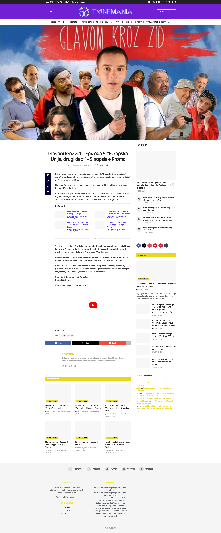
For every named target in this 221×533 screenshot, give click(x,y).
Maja (138, 393)
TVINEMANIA (74, 165)
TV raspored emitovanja (158, 22)
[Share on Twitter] (48, 181)
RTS (51, 2)
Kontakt (82, 2)
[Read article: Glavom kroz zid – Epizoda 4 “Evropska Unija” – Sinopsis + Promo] (60, 225)
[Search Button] (51, 12)
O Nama (67, 508)
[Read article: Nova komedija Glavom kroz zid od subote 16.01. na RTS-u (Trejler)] (118, 430)
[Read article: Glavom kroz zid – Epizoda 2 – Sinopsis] (88, 430)
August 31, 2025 (142, 289)
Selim (138, 388)
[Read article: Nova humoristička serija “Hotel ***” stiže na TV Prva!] (143, 338)
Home (47, 2)
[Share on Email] (48, 186)
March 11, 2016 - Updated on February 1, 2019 (77, 217)
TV (59, 22)
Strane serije (87, 22)
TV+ (118, 22)
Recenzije (127, 22)
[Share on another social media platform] (48, 192)
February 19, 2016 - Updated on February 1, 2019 (78, 230)
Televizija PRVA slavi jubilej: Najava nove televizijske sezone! (163, 361)
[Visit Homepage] (105, 12)
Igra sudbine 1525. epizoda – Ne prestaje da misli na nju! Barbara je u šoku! (151, 185)
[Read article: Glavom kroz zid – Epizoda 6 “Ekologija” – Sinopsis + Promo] (100, 214)
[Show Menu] (46, 11)
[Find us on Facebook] (166, 2)
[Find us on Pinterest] (175, 2)
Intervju (139, 22)
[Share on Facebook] (48, 175)
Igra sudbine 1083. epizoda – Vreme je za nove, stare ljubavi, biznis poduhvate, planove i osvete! (154, 408)
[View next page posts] (95, 238)
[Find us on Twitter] (169, 2)
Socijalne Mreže (67, 514)
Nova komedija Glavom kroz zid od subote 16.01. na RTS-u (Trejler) (118, 444)
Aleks (138, 383)
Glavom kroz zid (67, 335)
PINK (61, 2)
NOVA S (67, 2)
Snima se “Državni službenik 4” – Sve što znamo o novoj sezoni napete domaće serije (163, 323)
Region (99, 22)
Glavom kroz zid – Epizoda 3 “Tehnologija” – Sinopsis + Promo (117, 225)
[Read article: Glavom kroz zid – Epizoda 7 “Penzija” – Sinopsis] (60, 214)
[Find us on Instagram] (163, 2)
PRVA (57, 2)
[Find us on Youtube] (172, 2)
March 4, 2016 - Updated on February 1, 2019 (116, 217)
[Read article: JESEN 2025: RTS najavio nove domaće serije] (143, 350)
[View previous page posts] (91, 238)
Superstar (75, 2)
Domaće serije (70, 22)
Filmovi (109, 22)
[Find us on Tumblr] (166, 245)
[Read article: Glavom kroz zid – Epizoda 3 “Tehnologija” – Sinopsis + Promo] (100, 225)
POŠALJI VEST (168, 12)
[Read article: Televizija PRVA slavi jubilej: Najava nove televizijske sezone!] (143, 363)
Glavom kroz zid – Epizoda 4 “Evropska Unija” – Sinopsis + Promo (78, 225)
